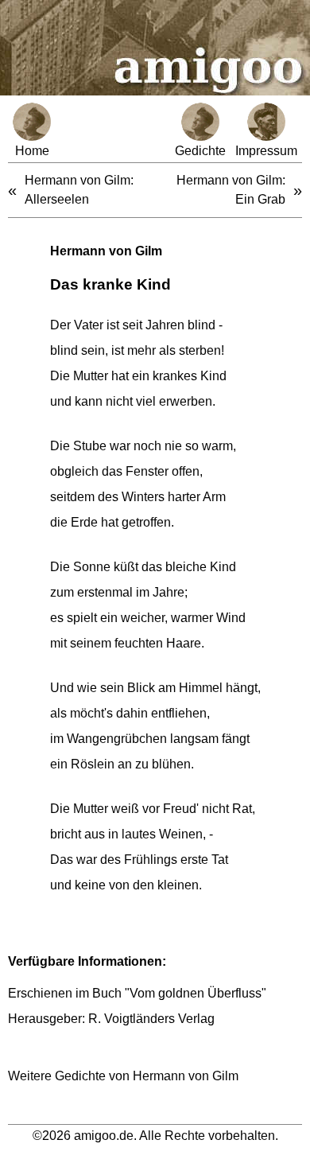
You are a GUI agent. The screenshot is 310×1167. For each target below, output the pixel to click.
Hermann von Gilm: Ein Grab (230, 189)
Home (32, 151)
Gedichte (200, 151)
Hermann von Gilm (106, 251)
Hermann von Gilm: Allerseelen (79, 189)
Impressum (266, 151)
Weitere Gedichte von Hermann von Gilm (123, 1076)
